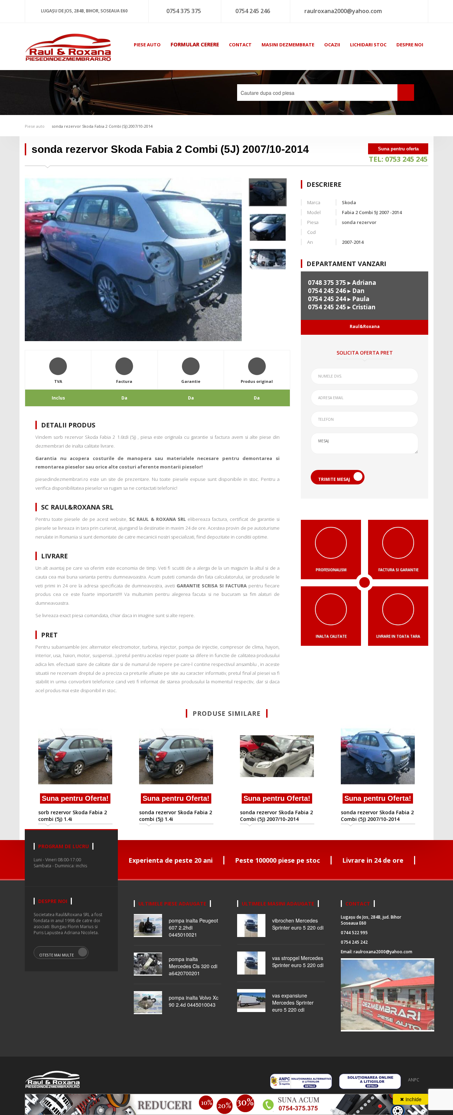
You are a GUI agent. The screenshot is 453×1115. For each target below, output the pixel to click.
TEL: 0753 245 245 (398, 159)
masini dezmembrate (288, 44)
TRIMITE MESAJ (334, 479)
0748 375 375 (327, 282)
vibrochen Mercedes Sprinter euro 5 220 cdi (297, 924)
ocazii (332, 44)
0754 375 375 (183, 11)
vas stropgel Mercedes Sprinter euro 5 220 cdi (297, 961)
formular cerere (195, 44)
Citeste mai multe (56, 955)
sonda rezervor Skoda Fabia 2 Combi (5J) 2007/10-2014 (102, 126)
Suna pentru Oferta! (75, 798)
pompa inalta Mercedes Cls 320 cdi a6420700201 (193, 966)
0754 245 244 (327, 299)
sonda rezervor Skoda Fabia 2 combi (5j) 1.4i (175, 815)
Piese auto (35, 126)
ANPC (413, 1080)
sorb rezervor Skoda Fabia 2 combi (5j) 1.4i (72, 815)
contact (240, 44)
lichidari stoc (368, 44)
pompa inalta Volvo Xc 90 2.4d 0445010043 (193, 1001)
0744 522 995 (354, 933)
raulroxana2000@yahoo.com (343, 11)
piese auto (147, 44)
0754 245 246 (252, 11)
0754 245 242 (354, 942)
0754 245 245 (327, 307)
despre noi (409, 44)
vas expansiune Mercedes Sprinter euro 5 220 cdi (293, 1002)
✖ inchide (411, 1099)
